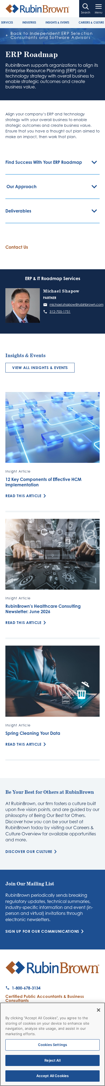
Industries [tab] (29, 22)
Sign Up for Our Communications (42, 931)
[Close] (98, 1010)
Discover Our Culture (28, 851)
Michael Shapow (61, 291)
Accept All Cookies (52, 1076)
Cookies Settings (52, 1044)
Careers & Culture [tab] (91, 22)
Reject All (52, 1060)
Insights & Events (57, 22)
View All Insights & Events (40, 367)
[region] (52, 1044)
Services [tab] (7, 22)
